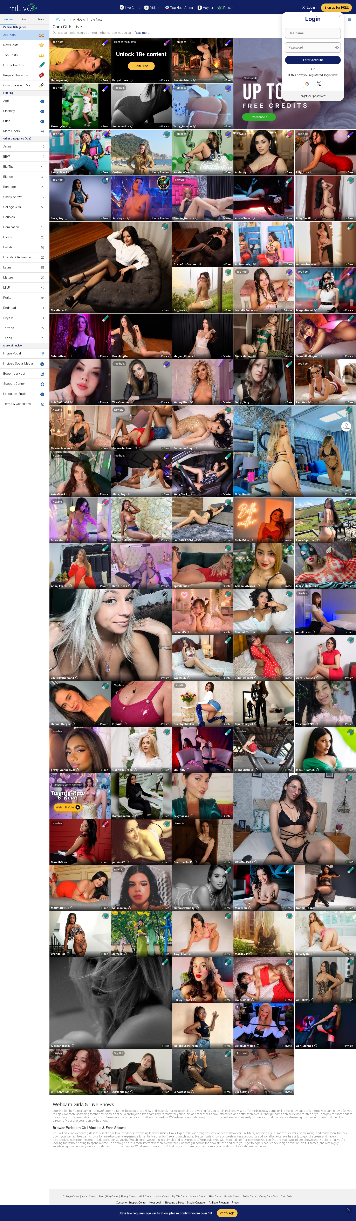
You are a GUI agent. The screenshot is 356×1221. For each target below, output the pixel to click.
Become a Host (14, 373)
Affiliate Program (219, 1202)
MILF (6, 287)
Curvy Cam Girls (268, 1196)
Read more (142, 32)
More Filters (11, 131)
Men (24, 19)
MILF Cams (145, 1196)
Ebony (7, 237)
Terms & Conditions (17, 404)
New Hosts (11, 45)
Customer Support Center (131, 1202)
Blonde (8, 177)
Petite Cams (249, 1196)
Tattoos (8, 328)
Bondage (9, 187)
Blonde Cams (232, 1196)
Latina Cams (162, 1196)
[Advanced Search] (352, 19)
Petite (7, 298)
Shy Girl (8, 318)
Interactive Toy (13, 65)
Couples (9, 217)
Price (7, 121)
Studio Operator (196, 1202)
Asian (7, 146)
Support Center (14, 384)
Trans (41, 19)
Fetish (7, 247)
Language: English (15, 394)
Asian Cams (89, 1196)
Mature (8, 277)
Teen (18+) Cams (108, 1196)
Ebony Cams (128, 1196)
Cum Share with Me (16, 85)
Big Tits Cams (179, 1196)
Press (235, 1202)
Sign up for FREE (336, 7)
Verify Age (227, 1213)
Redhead (9, 308)
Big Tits (8, 166)
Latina (7, 267)
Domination (11, 227)
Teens (7, 338)
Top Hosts (10, 55)
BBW (6, 156)
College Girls (12, 207)
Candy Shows (12, 197)
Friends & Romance (17, 257)
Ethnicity (9, 111)
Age (6, 101)
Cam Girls (286, 1196)
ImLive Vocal (12, 353)
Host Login (155, 1202)
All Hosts (9, 35)
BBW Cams (214, 1196)
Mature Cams (197, 1196)
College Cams (71, 1196)
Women (8, 19)
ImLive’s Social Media (18, 363)
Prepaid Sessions (15, 75)
